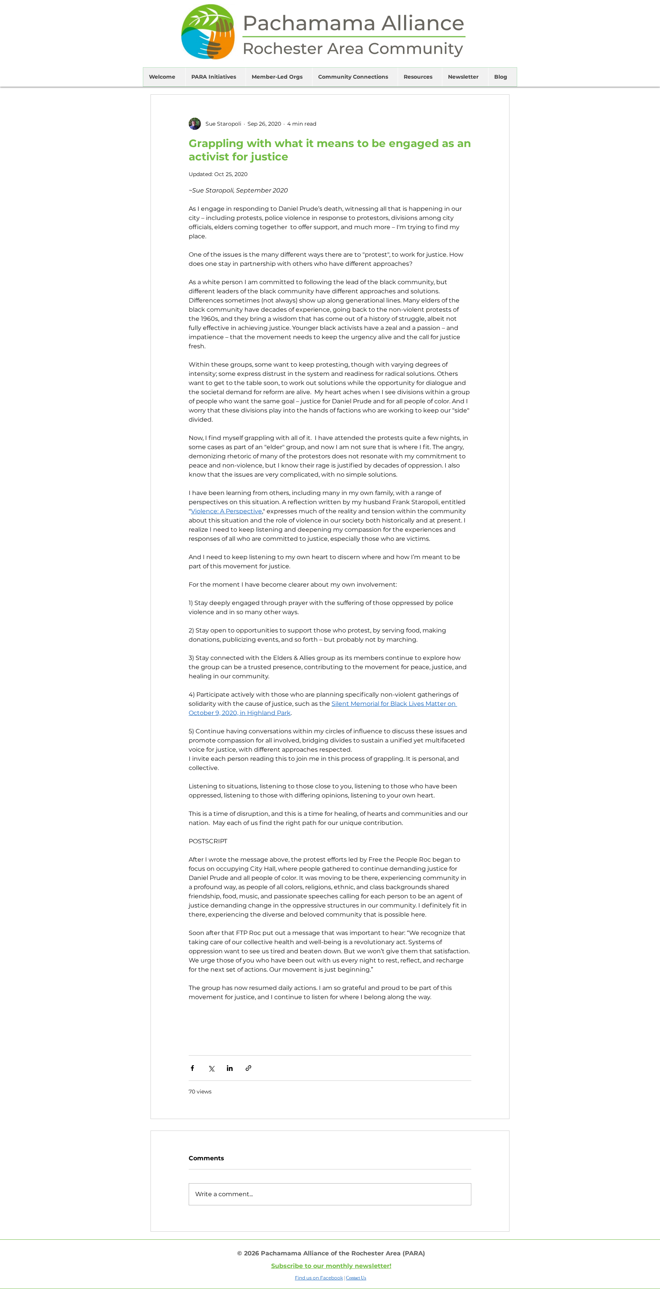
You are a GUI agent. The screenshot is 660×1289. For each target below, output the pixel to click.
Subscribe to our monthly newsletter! (331, 1266)
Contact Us (356, 1278)
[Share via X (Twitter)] (211, 1068)
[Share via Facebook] (192, 1068)
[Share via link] (248, 1068)
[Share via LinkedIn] (229, 1068)
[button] (164, 77)
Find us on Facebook (319, 1278)
